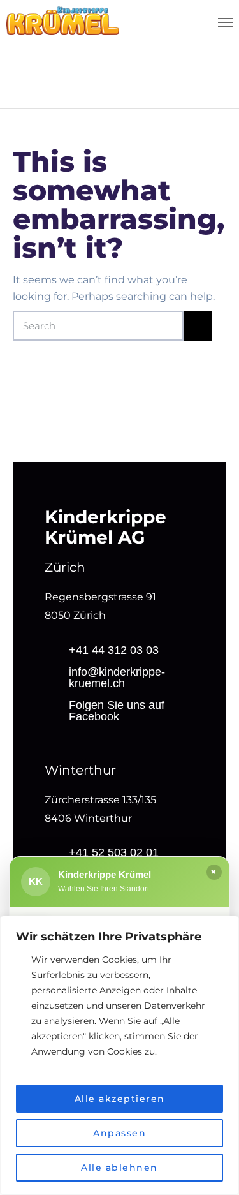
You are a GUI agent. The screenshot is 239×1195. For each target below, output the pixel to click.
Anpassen (119, 1133)
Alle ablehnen (119, 1167)
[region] (119, 1055)
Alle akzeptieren (120, 1098)
